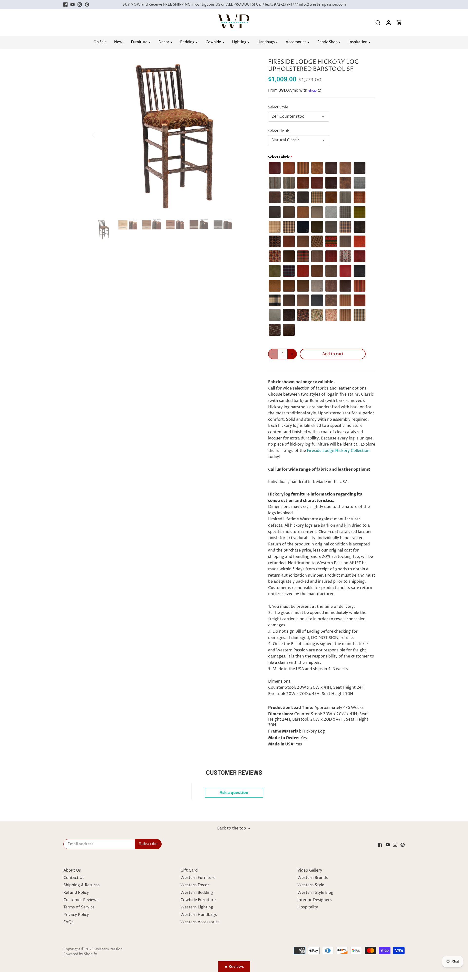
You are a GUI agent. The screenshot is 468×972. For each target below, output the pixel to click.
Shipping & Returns (81, 885)
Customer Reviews (80, 900)
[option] (174, 135)
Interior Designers (314, 900)
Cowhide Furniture (198, 900)
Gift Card (189, 870)
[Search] (377, 22)
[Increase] (292, 354)
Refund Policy (76, 892)
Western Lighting (196, 907)
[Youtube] (72, 4)
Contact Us (73, 877)
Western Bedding (196, 892)
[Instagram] (80, 4)
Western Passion (108, 949)
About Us (72, 870)
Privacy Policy (76, 914)
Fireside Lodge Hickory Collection (338, 450)
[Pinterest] (87, 4)
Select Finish (278, 131)
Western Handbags (198, 914)
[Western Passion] (234, 16)
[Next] (249, 134)
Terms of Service (79, 907)
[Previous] (100, 134)
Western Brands (312, 877)
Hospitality (307, 907)
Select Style (278, 107)
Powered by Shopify (80, 954)
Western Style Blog (315, 892)
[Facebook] (65, 4)
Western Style (310, 885)
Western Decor (194, 885)
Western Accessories (200, 922)
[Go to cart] (399, 22)
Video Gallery (309, 870)
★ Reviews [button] (234, 966)
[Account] (388, 22)
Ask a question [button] (234, 792)
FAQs (68, 922)
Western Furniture (197, 877)
